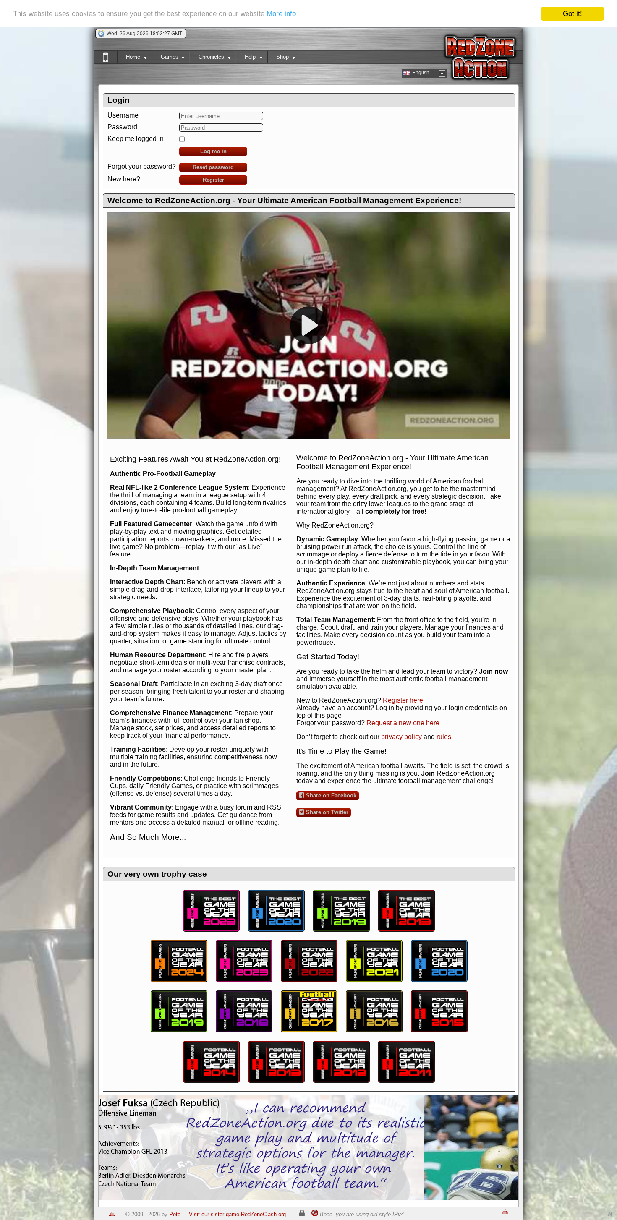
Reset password (213, 167)
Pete (174, 1214)
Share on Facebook (330, 795)
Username (123, 115)
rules (444, 736)
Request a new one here (402, 722)
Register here (403, 700)
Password (122, 127)
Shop (278, 58)
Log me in (213, 151)
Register (213, 180)
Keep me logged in (135, 138)
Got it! (572, 14)
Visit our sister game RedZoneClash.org (237, 1214)
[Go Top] (111, 1214)
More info (281, 14)
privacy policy (401, 736)
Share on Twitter (326, 812)
